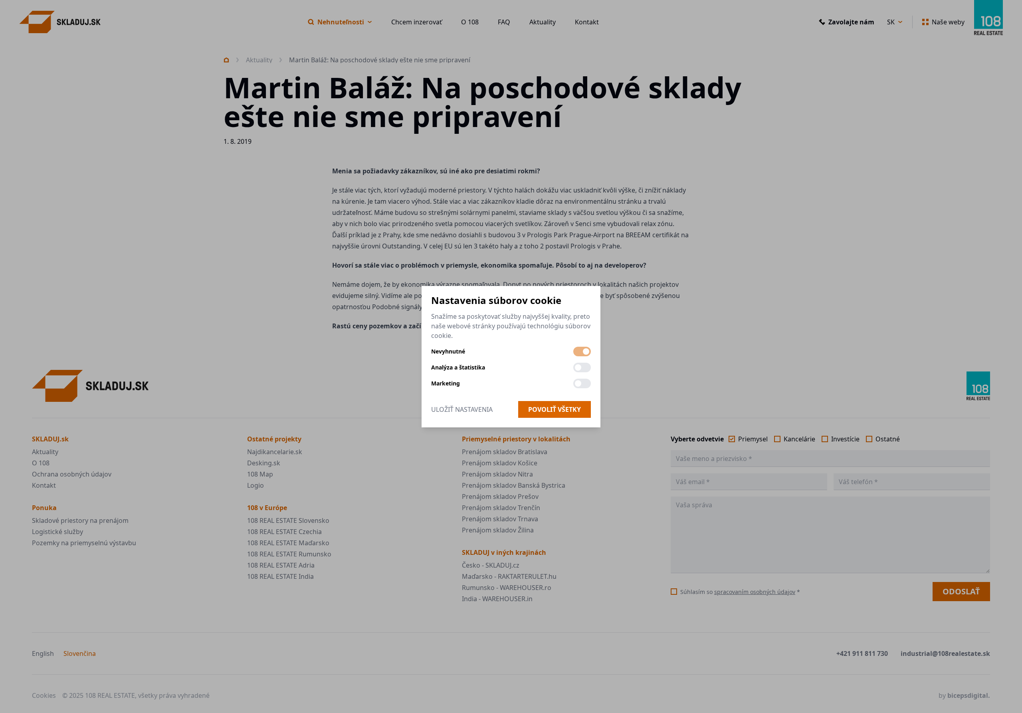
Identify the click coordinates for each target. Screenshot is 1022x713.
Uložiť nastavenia (462, 409)
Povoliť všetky (554, 409)
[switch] (582, 351)
